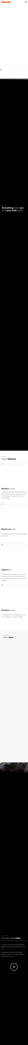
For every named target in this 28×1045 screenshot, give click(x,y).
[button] (14, 967)
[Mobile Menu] (26, 2)
